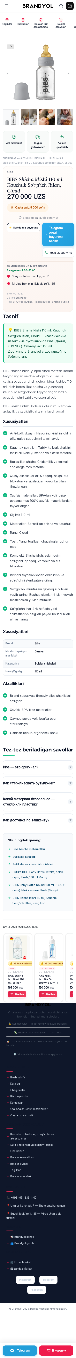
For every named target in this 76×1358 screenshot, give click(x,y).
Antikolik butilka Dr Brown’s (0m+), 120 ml (48, 979)
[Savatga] (56, 1350)
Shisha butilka (60, 301)
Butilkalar (56, 158)
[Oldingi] (10, 73)
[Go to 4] (65, 117)
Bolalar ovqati (19, 1163)
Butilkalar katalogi (23, 857)
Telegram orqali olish (20, 1350)
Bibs (10, 172)
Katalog (15, 1083)
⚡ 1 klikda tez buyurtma (23, 227)
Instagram (25, 1279)
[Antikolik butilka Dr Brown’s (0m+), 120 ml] (49, 947)
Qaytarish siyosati (21, 1115)
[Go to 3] (47, 117)
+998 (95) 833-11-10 (23, 1197)
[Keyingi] (66, 73)
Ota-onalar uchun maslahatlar (29, 1109)
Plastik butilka (42, 301)
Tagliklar (15, 1170)
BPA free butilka (22, 301)
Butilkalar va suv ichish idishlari (24, 158)
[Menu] (6, 6)
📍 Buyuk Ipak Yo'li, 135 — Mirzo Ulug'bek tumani (33, 1215)
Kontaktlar (16, 1102)
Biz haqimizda (19, 1096)
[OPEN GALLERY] (36, 74)
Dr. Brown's (47, 968)
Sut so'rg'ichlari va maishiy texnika (31, 1144)
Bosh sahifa (17, 1077)
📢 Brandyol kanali (22, 1236)
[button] (17, 994)
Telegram (48, 1279)
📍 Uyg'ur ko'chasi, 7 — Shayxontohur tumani (35, 1205)
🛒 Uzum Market (20, 1262)
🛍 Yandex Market (21, 1268)
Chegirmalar (17, 1090)
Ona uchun (17, 1151)
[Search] (61, 6)
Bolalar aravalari (20, 1176)
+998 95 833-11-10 (60, 252)
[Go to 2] (29, 117)
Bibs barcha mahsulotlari (28, 849)
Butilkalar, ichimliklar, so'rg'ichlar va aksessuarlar (32, 1136)
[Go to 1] (11, 117)
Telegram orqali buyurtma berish (56, 234)
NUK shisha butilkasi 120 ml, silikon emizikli (16, 979)
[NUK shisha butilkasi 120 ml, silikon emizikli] (18, 947)
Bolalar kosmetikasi (22, 1157)
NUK (12, 968)
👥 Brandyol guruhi (22, 1243)
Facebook (37, 1289)
